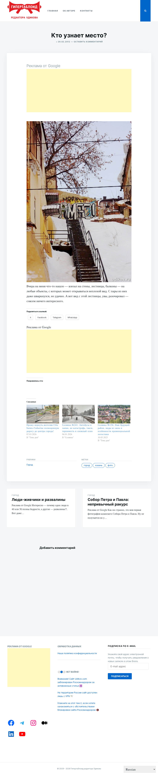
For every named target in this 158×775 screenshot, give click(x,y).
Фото (110, 465)
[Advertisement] (79, 90)
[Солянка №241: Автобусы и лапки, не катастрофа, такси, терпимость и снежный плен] (78, 414)
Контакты (86, 11)
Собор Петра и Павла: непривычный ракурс (108, 501)
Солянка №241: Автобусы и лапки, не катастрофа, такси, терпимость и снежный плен (77, 428)
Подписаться (120, 676)
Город (30, 464)
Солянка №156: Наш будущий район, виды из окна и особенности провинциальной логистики (114, 429)
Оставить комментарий (88, 42)
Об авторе (69, 11)
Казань (98, 465)
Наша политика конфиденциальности (77, 653)
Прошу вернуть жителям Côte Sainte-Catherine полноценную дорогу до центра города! (43, 428)
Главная (53, 11)
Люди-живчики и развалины (38, 499)
